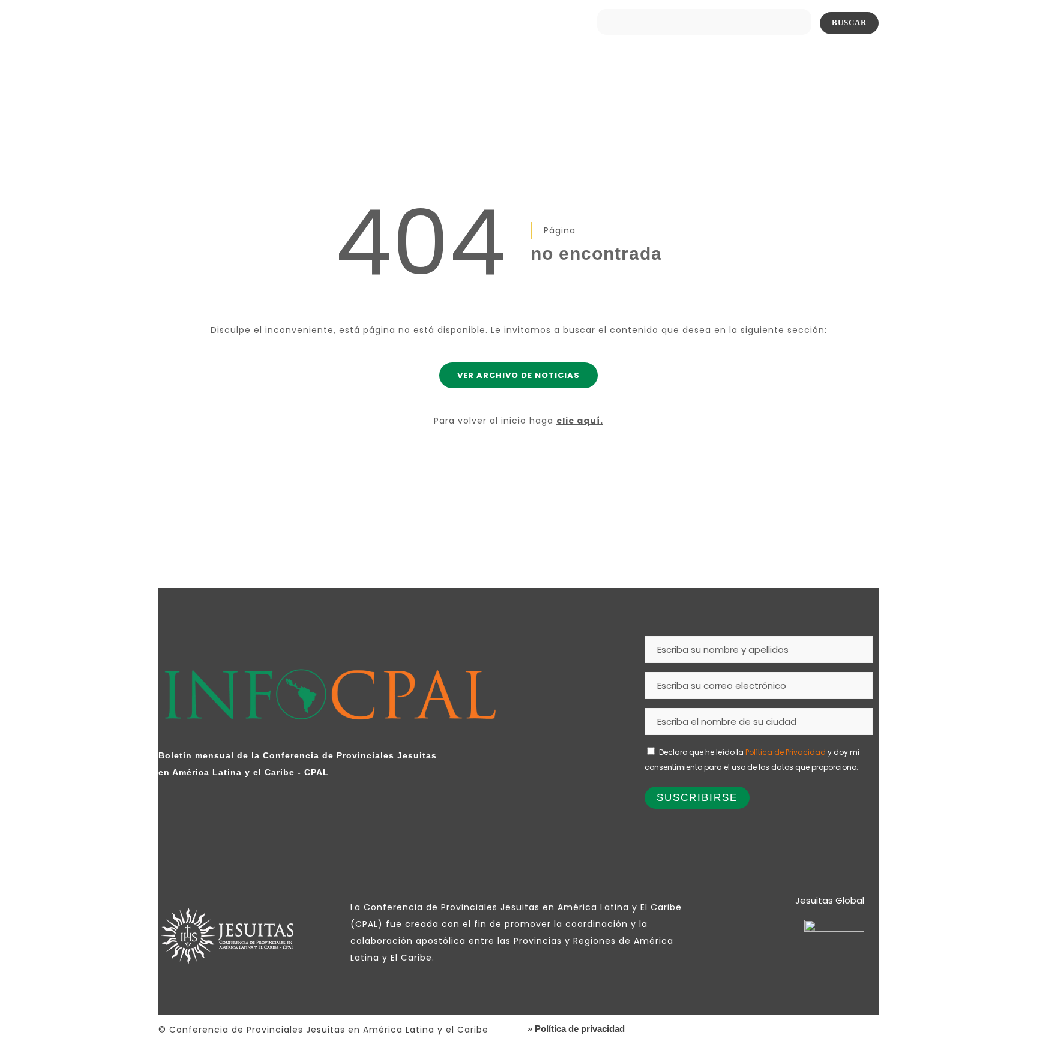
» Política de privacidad (576, 1029)
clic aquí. (579, 421)
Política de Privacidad (785, 752)
